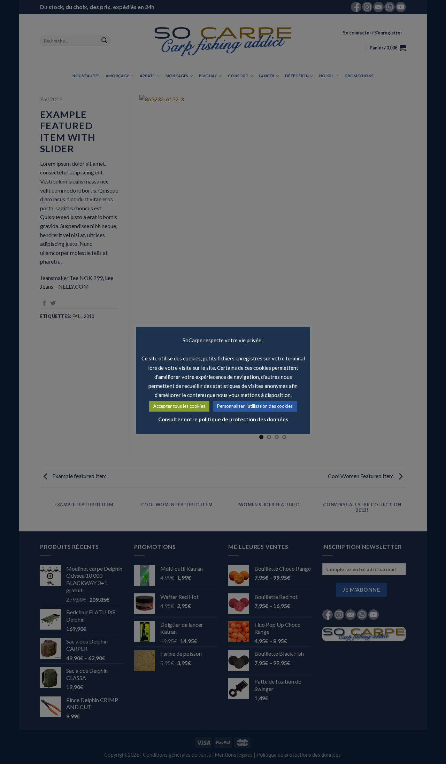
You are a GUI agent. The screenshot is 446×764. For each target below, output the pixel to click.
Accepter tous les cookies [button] (179, 406)
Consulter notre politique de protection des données (223, 419)
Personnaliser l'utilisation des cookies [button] (255, 406)
